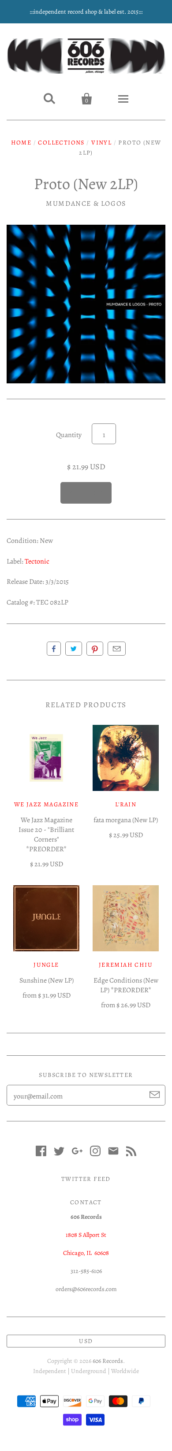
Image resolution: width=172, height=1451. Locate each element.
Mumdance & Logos (86, 203)
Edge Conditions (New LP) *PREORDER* (125, 985)
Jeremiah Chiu (126, 965)
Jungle (46, 965)
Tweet (73, 649)
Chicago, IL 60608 (86, 1253)
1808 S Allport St (86, 1235)
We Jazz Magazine (46, 804)
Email (117, 649)
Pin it (94, 649)
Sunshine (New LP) (46, 980)
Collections (61, 142)
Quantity (69, 435)
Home (21, 142)
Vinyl (101, 142)
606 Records (108, 1361)
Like (54, 649)
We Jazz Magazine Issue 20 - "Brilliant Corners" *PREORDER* (46, 834)
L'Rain (125, 804)
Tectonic (37, 561)
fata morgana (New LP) (125, 820)
